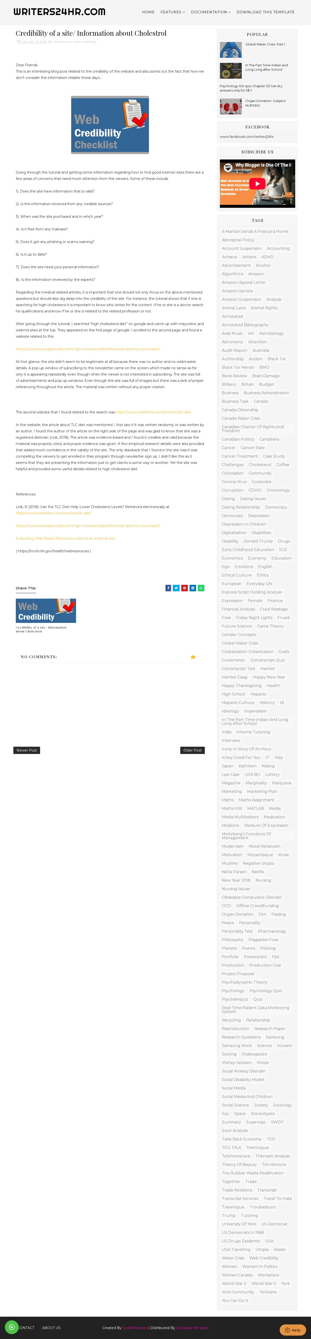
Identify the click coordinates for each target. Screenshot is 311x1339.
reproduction (235, 1028)
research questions (241, 1037)
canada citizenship (240, 410)
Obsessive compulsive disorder (252, 897)
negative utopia (258, 863)
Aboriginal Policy (238, 240)
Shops (263, 1062)
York (285, 1283)
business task (235, 401)
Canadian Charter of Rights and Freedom (253, 429)
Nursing (263, 880)
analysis (273, 299)
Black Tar (277, 359)
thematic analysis (272, 1156)
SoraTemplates (134, 1328)
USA (269, 1241)
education (281, 558)
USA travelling (236, 1249)
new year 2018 (236, 880)
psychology (233, 990)
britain (247, 384)
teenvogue (257, 1147)
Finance (275, 600)
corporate (261, 481)
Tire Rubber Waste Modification (253, 1173)
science (264, 1045)
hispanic (259, 694)
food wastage (274, 609)
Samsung (275, 1037)
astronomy (232, 342)
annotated (232, 316)
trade (251, 1181)
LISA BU (252, 774)
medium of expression (266, 825)
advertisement (236, 265)
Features (171, 12)
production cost (265, 965)
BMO (264, 367)
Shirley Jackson (237, 1062)
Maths (228, 800)
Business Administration (266, 393)
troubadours (263, 1207)
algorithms (232, 274)
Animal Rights (264, 308)
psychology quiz (266, 990)
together (231, 1181)
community (260, 473)
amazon (256, 274)
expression (232, 600)
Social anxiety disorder (244, 1071)
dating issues (253, 498)
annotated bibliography (245, 325)
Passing (278, 914)
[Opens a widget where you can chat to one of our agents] (292, 1330)
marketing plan (262, 791)
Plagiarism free (263, 939)
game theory (270, 626)
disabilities (261, 532)
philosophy (232, 939)
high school (233, 694)
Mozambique (260, 855)
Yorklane (268, 1292)
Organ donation (237, 914)
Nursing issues (236, 889)
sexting (229, 1054)
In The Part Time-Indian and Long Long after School (255, 721)
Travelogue (233, 1207)
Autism (255, 359)
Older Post (192, 750)
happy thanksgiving (242, 685)
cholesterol (62, 42)
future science (237, 626)
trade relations (237, 1190)
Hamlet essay (235, 677)
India (226, 732)
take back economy (242, 1139)
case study (274, 456)
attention (257, 342)
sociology (282, 1105)
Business (230, 393)
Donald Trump (258, 541)
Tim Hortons (274, 1164)
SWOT (277, 1122)
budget (266, 384)
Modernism (233, 846)
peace (228, 923)
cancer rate (253, 447)
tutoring (249, 1215)
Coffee (282, 464)
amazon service (237, 291)
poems (248, 948)
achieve (229, 257)
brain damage (266, 376)
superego (256, 1122)
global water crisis (240, 643)
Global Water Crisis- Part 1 (265, 44)
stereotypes (263, 1113)
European (232, 583)
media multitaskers (240, 817)
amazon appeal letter (244, 282)
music (283, 855)
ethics (262, 575)
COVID (255, 490)
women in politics (259, 1266)
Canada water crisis (241, 418)
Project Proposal (238, 973)
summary (231, 1122)
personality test (237, 931)
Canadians (269, 439)
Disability (230, 541)
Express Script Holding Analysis (252, 592)
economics (232, 558)
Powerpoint (255, 956)
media (275, 808)
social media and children (247, 1096)
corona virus (234, 481)
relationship (258, 1020)
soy (225, 1113)
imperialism (255, 711)
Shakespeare (254, 1054)
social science (235, 1105)
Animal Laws (234, 308)
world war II (263, 1283)
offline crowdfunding (257, 906)
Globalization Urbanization (247, 651)
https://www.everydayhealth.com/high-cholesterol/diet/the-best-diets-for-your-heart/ (88, 349)
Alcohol (263, 265)
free (226, 617)
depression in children (244, 524)
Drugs (284, 541)
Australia (260, 350)
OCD (226, 906)
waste (280, 1249)
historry (267, 702)
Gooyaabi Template (192, 1328)
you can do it (235, 1300)
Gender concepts (239, 634)
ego (226, 566)
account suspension (242, 248)
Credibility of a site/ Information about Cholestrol (41, 629)
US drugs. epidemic (241, 1241)
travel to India (277, 1198)
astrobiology (271, 333)
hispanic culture (238, 702)
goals (283, 651)
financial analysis (238, 609)
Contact (25, 1328)
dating (228, 498)
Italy (279, 757)
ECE (283, 549)
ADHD (267, 257)
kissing (268, 766)
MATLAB (255, 808)
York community (238, 1292)
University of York (239, 1224)
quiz (258, 999)
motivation (232, 855)
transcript (267, 1190)
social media (234, 1088)
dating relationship (241, 507)
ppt (275, 956)
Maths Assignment (257, 800)
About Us (51, 1328)
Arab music (232, 333)
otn (262, 914)
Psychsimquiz (235, 999)
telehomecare (236, 1156)
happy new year (269, 677)
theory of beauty (239, 1164)
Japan (227, 766)
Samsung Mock (237, 1045)
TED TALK (231, 1147)
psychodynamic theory (245, 982)
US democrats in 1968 (243, 1232)
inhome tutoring (253, 732)
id (282, 702)
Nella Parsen (234, 872)
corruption (232, 490)
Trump (229, 1215)
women (229, 1266)
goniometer (233, 660)
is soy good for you (241, 757)
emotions (244, 566)
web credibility (84, 42)
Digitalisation (234, 532)
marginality (256, 783)
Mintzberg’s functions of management (246, 836)
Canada (261, 401)
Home (148, 12)
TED (271, 1139)
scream (284, 1045)
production (233, 965)
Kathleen (248, 766)
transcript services (240, 1198)
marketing (232, 791)
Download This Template (266, 12)
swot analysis (235, 1130)
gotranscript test (238, 668)
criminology (278, 490)
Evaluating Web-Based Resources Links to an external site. (65, 538)
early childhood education (248, 549)
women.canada (237, 1275)
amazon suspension (241, 299)
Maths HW (232, 808)
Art (251, 333)
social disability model (243, 1079)
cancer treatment (240, 456)
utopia (262, 1249)
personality (250, 923)
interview (231, 740)
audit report (234, 350)
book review (234, 376)
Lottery (272, 774)
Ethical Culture (237, 575)
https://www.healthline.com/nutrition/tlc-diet (153, 412)
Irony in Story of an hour (247, 749)
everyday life (260, 583)
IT (267, 757)
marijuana (281, 783)
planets (229, 948)
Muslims (230, 863)
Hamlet (267, 668)
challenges (233, 464)
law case (231, 774)
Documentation (209, 12)
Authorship (233, 359)
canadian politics (238, 439)
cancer (229, 447)
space (240, 1113)
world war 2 (234, 1283)
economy (257, 558)
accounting (278, 248)
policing (268, 948)
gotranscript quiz (268, 660)
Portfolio (230, 956)
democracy (276, 507)
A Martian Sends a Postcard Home (255, 231)
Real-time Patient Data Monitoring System (255, 1009)
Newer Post (27, 750)
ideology (230, 711)
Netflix (258, 872)
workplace (268, 1275)
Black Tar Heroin (238, 367)
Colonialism (233, 473)
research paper (269, 1028)
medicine (230, 825)
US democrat (274, 1224)
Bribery (229, 384)
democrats (232, 515)
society (261, 1105)
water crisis (233, 1258)
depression (259, 515)
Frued (283, 617)
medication (274, 817)
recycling (231, 1020)
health (273, 685)
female (255, 600)
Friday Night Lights (254, 617)
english (265, 566)
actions (249, 257)
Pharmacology (272, 931)
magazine (231, 783)
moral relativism (264, 846)
